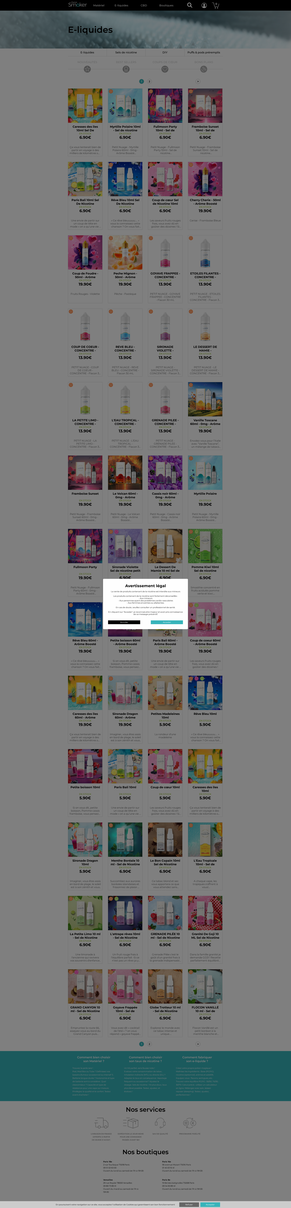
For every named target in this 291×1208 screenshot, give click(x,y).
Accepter (210, 1204)
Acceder (167, 622)
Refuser (189, 1204)
